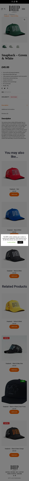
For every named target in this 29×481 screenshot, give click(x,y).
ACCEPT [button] (20, 242)
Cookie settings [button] (11, 242)
